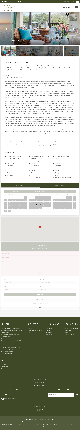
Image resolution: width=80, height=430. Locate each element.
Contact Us (31, 328)
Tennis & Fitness (69, 334)
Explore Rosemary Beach (72, 328)
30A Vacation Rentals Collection (10, 334)
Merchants (68, 330)
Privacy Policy (52, 419)
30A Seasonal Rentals (7, 349)
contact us (66, 8)
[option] (40, 28)
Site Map (3, 371)
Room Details (59, 185)
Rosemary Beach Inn (6, 337)
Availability (20, 185)
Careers (30, 332)
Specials (3, 369)
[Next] (73, 29)
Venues (48, 330)
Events (67, 332)
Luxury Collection (5, 332)
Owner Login (4, 367)
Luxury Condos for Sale (7, 373)
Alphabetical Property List (8, 351)
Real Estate (4, 364)
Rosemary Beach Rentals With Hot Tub (11, 345)
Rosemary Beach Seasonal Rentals (10, 347)
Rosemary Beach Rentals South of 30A (11, 341)
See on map (54, 422)
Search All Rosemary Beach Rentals (10, 328)
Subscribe (7, 394)
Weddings (49, 328)
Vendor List (49, 334)
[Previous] (7, 29)
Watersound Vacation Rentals (9, 343)
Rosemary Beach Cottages (8, 339)
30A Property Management (35, 330)
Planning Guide (50, 332)
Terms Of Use (43, 419)
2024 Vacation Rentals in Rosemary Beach (12, 330)
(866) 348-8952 (17, 1)
